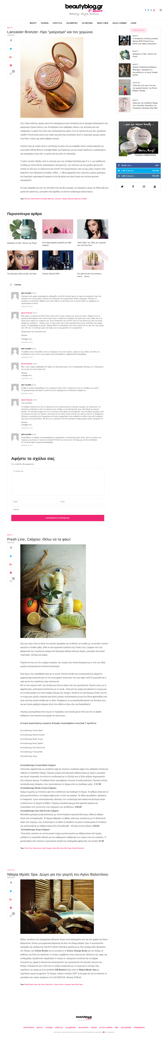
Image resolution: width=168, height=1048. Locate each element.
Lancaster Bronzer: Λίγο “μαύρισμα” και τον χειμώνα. (50, 32)
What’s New (102, 23)
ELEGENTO (111, 1032)
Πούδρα (84, 198)
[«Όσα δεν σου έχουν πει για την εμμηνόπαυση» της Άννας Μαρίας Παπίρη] (126, 87)
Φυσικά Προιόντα (78, 848)
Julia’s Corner (119, 23)
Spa (39, 984)
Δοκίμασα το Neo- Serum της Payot (22, 243)
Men (116, 1028)
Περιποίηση (37, 848)
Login (133, 23)
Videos (94, 1028)
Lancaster (57, 198)
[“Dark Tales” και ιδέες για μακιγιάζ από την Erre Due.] (92, 229)
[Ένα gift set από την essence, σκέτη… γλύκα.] (92, 260)
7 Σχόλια (17, 285)
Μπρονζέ (77, 198)
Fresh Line (28, 848)
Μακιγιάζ (71, 198)
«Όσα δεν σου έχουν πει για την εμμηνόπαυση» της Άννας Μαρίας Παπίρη (145, 88)
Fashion (44, 23)
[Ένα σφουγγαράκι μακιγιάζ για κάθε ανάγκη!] (57, 229)
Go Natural (87, 23)
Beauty (33, 23)
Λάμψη (64, 198)
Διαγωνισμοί (126, 1028)
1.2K (140, 171)
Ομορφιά (67, 984)
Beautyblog (26, 313)
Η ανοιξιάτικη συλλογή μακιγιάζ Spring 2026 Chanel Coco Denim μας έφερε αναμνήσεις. (145, 41)
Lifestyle (57, 23)
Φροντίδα (56, 848)
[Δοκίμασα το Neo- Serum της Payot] (22, 229)
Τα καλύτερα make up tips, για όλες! (22, 274)
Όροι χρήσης (28, 1028)
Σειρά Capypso (47, 848)
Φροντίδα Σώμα (65, 848)
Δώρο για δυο (59, 984)
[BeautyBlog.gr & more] (84, 10)
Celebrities (72, 23)
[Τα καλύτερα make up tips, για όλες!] (22, 260)
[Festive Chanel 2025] (57, 260)
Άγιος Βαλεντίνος (47, 984)
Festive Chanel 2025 (50, 274)
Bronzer (27, 198)
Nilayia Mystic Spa (31, 984)
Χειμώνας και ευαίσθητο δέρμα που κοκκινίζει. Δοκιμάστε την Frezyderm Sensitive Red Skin (145, 105)
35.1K (140, 165)
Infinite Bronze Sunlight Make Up (42, 198)
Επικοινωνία (139, 1028)
